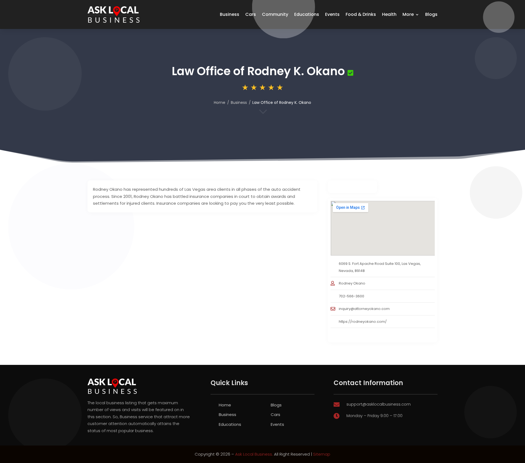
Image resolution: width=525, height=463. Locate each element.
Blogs (431, 14)
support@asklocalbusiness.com (378, 404)
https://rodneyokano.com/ (363, 321)
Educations (306, 14)
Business (229, 14)
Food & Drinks (361, 14)
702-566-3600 (351, 296)
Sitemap (321, 454)
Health (389, 14)
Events (332, 14)
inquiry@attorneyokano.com (364, 308)
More (408, 14)
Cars (250, 14)
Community (275, 14)
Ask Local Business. (254, 454)
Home (219, 102)
